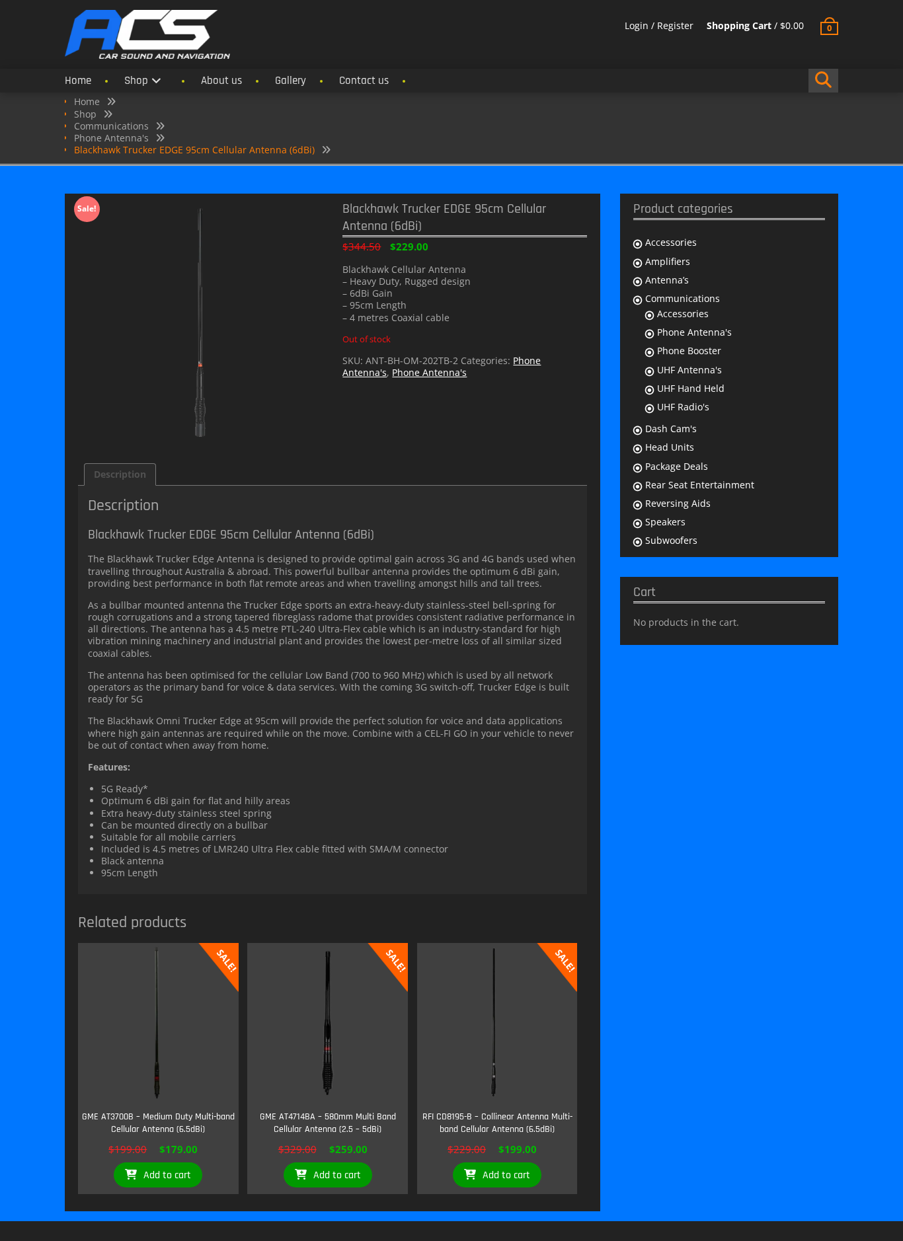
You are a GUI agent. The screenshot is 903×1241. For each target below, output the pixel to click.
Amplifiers (667, 261)
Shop (136, 80)
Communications (111, 126)
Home (78, 80)
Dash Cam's (671, 428)
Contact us (364, 80)
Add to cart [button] (167, 1175)
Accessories (671, 242)
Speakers (665, 521)
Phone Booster (689, 350)
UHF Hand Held (691, 388)
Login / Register (659, 25)
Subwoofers (671, 540)
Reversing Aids (678, 503)
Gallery (290, 80)
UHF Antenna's (689, 369)
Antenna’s (667, 280)
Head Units (669, 447)
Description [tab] (120, 474)
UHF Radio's (683, 406)
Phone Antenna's (111, 138)
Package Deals (676, 466)
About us (221, 80)
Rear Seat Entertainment (699, 484)
